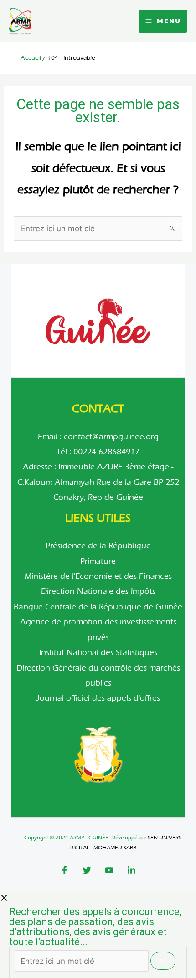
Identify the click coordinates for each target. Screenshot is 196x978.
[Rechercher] (162, 961)
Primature (98, 561)
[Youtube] (109, 870)
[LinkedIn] (131, 870)
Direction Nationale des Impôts (98, 591)
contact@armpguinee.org (111, 437)
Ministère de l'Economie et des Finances (98, 576)
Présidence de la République (98, 546)
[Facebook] (64, 870)
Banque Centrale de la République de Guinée (98, 607)
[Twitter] (86, 870)
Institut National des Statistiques (98, 652)
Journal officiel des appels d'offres (98, 698)
